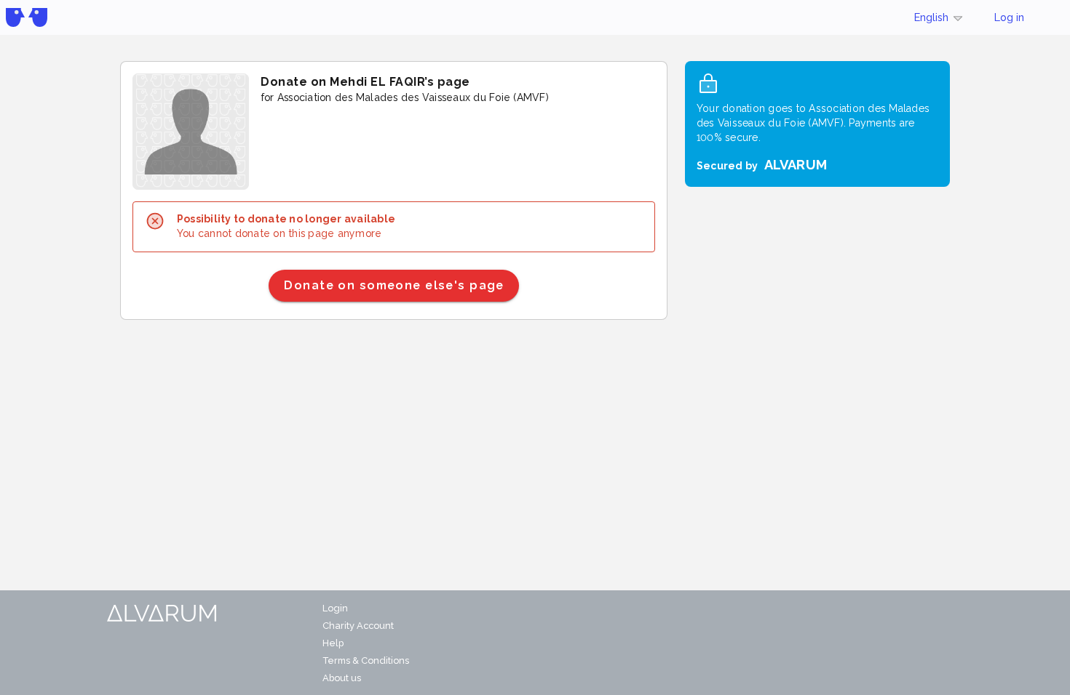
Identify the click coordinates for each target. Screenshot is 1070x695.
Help (333, 643)
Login (335, 608)
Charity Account (358, 625)
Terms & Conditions (365, 660)
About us (341, 677)
